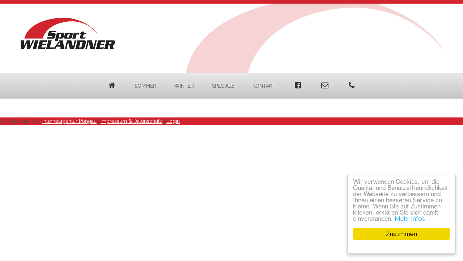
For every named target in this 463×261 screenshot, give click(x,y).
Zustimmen (401, 233)
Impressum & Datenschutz (131, 121)
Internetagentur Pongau (69, 121)
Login (173, 121)
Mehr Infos (410, 218)
